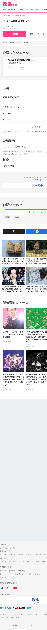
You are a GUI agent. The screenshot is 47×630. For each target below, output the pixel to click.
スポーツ (31, 574)
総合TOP (3, 571)
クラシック (21, 574)
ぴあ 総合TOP (7, 15)
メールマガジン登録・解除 (9, 617)
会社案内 (3, 614)
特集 (37, 561)
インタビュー (32, 9)
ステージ (11, 574)
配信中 (20, 554)
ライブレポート (27, 561)
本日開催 (3, 554)
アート (2, 574)
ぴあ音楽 (14, 15)
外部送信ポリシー (34, 614)
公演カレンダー (5, 551)
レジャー (40, 574)
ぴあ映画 (12, 571)
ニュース (21, 9)
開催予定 (12, 554)
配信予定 (29, 554)
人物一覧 (3, 577)
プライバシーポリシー (17, 614)
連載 (43, 561)
